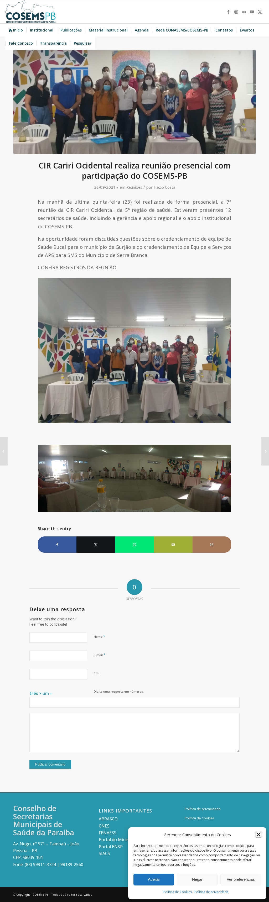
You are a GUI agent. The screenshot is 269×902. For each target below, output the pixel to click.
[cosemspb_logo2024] (30, 11)
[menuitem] (15, 30)
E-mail (99, 654)
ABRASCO (108, 819)
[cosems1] (134, 102)
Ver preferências (241, 879)
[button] (258, 834)
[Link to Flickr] (244, 12)
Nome (99, 636)
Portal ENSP (111, 847)
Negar (197, 879)
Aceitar (154, 879)
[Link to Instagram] (236, 12)
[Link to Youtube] (252, 12)
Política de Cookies (177, 892)
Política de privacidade (211, 892)
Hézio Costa (164, 187)
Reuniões (134, 187)
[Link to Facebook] (228, 12)
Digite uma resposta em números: (119, 691)
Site (96, 673)
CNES (104, 826)
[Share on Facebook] (57, 544)
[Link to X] (260, 12)
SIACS (104, 853)
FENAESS (107, 833)
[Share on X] (95, 544)
